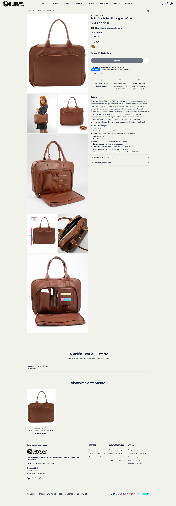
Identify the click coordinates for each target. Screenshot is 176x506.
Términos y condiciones (97, 453)
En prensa (92, 450)
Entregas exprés (114, 457)
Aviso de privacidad (95, 457)
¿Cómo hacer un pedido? (137, 453)
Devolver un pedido (135, 460)
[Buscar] (162, 4)
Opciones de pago (134, 457)
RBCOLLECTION (97, 15)
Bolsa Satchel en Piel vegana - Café (41, 431)
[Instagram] (29, 479)
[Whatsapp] (39, 479)
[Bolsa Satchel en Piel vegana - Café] (41, 407)
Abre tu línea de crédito (117, 453)
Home (29, 11)
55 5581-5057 (32, 471)
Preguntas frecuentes (136, 450)
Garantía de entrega (116, 450)
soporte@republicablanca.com (37, 473)
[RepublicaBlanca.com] (13, 4)
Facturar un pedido (135, 464)
